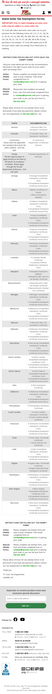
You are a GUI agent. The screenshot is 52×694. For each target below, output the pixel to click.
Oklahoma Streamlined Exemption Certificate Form (39, 394)
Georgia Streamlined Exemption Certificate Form (39, 178)
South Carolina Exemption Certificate (38, 413)
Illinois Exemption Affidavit (39, 196)
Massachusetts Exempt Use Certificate (39, 289)
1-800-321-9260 (21, 632)
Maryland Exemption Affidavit (39, 272)
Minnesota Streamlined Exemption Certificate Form (39, 311)
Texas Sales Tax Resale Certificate (39, 438)
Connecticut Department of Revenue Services (38, 142)
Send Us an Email (22, 640)
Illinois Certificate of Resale (39, 191)
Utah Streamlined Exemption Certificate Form (38, 451)
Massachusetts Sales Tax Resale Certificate (39, 284)
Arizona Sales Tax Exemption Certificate (38, 128)
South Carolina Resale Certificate (39, 418)
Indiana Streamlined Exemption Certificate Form (38, 204)
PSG (29, 672)
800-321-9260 (38, 5)
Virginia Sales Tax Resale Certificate (39, 464)
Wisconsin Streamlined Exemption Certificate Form (39, 505)
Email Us (27, 7)
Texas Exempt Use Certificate (39, 444)
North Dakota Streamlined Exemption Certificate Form (38, 373)
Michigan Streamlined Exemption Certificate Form (39, 297)
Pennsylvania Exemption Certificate (39, 406)
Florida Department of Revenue (39, 155)
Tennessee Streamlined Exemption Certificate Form (39, 426)
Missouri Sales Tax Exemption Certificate (38, 323)
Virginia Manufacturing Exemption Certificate (39, 469)
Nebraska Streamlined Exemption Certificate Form (39, 331)
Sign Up (25, 605)
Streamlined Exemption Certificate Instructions (39, 184)
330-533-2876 (19, 101)
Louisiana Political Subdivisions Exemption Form (38, 265)
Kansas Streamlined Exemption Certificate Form (38, 232)
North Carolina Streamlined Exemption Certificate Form (38, 359)
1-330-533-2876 (21, 653)
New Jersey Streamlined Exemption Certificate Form (39, 345)
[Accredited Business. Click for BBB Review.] (5, 669)
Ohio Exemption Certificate (39, 386)
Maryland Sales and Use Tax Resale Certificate (39, 277)
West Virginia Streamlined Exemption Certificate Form (38, 491)
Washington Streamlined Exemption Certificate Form (39, 477)
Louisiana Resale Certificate (39, 258)
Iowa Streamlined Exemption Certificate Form (38, 218)
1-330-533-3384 (21, 647)
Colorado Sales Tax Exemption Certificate (38, 134)
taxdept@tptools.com (23, 82)
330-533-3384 (28, 114)
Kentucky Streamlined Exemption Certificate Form (39, 246)
